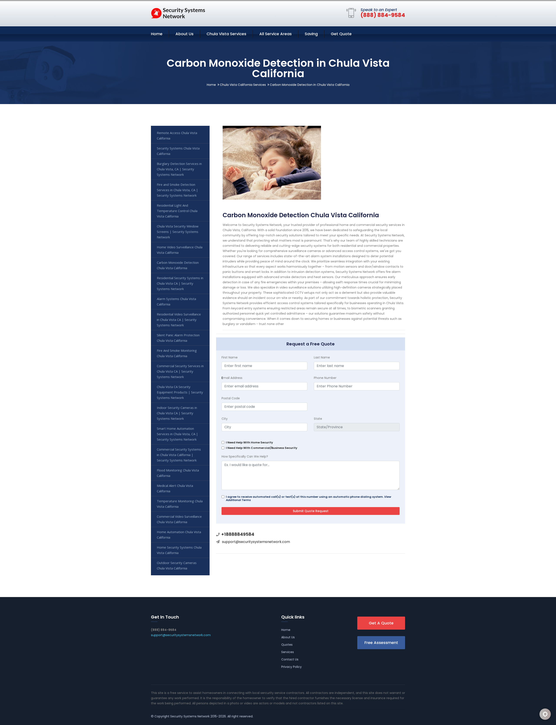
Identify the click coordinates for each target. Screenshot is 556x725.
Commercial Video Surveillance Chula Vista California (179, 519)
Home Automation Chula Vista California (179, 534)
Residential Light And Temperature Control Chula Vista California (177, 210)
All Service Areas (275, 33)
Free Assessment (381, 642)
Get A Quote (381, 623)
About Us (184, 33)
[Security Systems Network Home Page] (178, 13)
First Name (230, 357)
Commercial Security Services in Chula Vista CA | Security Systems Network (180, 371)
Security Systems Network (190, 716)
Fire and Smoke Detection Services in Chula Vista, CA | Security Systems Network (177, 189)
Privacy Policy (291, 667)
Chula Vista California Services (243, 85)
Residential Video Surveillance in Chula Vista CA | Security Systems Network (179, 319)
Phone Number (325, 378)
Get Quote (341, 33)
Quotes (287, 644)
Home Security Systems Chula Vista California (179, 550)
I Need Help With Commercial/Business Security (261, 448)
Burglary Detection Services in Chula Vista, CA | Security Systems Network (179, 169)
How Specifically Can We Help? (245, 456)
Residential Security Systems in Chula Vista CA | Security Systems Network (180, 283)
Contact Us (289, 659)
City (225, 418)
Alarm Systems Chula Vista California (176, 301)
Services (287, 652)
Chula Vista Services (226, 33)
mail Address (232, 378)
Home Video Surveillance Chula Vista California (179, 250)
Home (156, 33)
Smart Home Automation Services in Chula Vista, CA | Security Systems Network (177, 433)
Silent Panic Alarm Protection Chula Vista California (178, 338)
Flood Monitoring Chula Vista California (178, 473)
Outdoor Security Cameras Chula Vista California (177, 565)
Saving (311, 33)
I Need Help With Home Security (249, 442)
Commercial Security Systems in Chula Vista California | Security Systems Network (179, 454)
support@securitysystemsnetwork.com (256, 541)
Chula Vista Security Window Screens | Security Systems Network (178, 231)
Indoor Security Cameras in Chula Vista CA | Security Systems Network (177, 413)
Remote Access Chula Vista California (177, 135)
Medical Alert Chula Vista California (175, 488)
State (318, 418)
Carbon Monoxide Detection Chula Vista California (178, 265)
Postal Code (231, 398)
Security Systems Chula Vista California (178, 151)
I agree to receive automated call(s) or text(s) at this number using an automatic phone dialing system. (308, 498)
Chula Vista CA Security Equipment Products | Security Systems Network (180, 392)
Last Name (322, 357)
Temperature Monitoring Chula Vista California (180, 504)
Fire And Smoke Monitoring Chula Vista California (177, 353)
